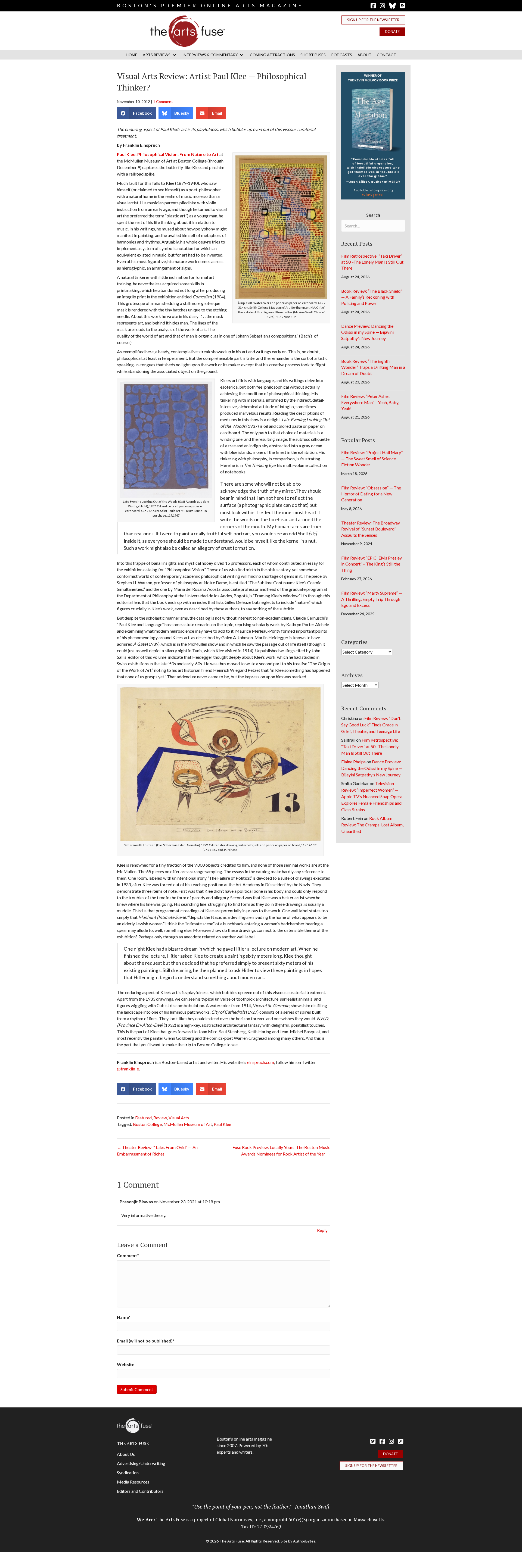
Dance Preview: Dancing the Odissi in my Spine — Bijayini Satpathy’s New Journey (367, 332)
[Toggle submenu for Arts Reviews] (174, 55)
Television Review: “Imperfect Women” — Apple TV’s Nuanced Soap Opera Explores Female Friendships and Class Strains (371, 796)
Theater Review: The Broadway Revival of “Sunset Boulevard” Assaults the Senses (370, 529)
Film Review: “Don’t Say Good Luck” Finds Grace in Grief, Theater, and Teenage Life (370, 725)
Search (373, 214)
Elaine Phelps (353, 761)
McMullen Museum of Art (187, 1124)
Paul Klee (222, 1124)
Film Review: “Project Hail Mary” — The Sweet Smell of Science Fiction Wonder (372, 458)
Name (123, 1317)
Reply (322, 1230)
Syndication (128, 1472)
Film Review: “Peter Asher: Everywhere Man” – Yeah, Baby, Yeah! (370, 402)
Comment (128, 1255)
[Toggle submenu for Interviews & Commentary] (241, 55)
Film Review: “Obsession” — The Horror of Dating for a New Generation (371, 493)
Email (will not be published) (146, 1340)
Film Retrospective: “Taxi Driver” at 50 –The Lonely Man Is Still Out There (372, 262)
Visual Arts (179, 1117)
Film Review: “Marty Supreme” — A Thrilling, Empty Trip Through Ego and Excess (371, 599)
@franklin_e (128, 1068)
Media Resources (133, 1481)
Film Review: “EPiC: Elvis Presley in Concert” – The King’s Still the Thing (371, 564)
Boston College (147, 1124)
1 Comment (163, 101)
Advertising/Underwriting (141, 1463)
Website (125, 1364)
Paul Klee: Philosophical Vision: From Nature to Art (168, 154)
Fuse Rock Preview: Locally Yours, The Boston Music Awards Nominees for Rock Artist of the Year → (281, 1150)
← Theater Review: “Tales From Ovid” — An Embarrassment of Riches (157, 1150)
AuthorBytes (304, 1541)
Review (160, 1117)
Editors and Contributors (140, 1491)
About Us (126, 1454)
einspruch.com (260, 1062)
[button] (373, 19)
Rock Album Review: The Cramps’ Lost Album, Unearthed (372, 825)
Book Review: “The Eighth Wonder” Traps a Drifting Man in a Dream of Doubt (373, 367)
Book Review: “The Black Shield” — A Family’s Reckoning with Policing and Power (371, 297)
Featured (143, 1117)
